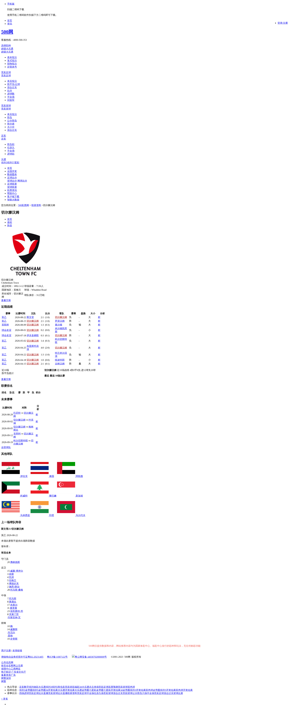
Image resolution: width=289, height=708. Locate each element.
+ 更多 (4, 698)
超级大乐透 (7, 48)
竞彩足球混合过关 (163, 693)
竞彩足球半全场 (85, 693)
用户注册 (6, 650)
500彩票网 (23, 205)
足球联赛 (12, 184)
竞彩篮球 (6, 105)
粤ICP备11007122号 (57, 657)
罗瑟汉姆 (60, 321)
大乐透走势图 (82, 690)
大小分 (10, 127)
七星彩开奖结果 (112, 690)
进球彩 (10, 154)
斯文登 (30, 317)
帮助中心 (12, 193)
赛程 (9, 222)
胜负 (9, 117)
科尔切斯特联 (20, 440)
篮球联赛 (12, 187)
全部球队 (6, 447)
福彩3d (78, 687)
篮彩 (72, 687)
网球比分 (22, 180)
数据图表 (12, 174)
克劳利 (17, 433)
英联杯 (5, 324)
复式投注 (12, 60)
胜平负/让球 (13, 84)
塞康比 (12, 601)
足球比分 (12, 177)
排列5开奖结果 (168, 690)
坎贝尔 (11, 632)
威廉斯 (13, 629)
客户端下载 (13, 196)
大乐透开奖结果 (66, 690)
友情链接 (17, 650)
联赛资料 (36, 205)
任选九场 (99, 693)
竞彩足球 (6, 72)
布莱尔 (13, 605)
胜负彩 (10, 144)
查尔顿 (58, 324)
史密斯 (13, 639)
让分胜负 (12, 120)
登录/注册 (283, 23)
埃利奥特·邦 (16, 611)
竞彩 (67, 687)
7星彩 (16, 162)
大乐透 (85, 687)
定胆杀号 (12, 67)
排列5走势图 (39, 690)
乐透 (3, 159)
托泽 (11, 577)
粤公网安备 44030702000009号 (91, 657)
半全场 (10, 97)
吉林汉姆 (60, 363)
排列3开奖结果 (138, 690)
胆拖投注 (12, 63)
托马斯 (12, 598)
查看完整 (6, 300)
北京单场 (94, 687)
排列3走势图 (26, 690)
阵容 (9, 225)
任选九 (10, 147)
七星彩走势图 (96, 690)
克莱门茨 (14, 614)
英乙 (4, 317)
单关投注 (12, 81)
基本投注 (12, 57)
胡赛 (11, 574)
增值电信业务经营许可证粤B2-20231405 (22, 657)
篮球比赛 (178, 693)
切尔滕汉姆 (61, 317)
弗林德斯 (15, 562)
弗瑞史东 (14, 583)
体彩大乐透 (40, 687)
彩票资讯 (12, 190)
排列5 (10, 162)
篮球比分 (12, 180)
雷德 (10, 635)
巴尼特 (17, 413)
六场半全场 (148, 693)
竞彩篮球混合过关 (113, 693)
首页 (9, 20)
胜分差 (10, 123)
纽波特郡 (60, 360)
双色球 (131, 687)
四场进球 (24, 693)
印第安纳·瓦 (14, 617)
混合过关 (12, 87)
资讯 (9, 23)
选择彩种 (6, 45)
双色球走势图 (153, 690)
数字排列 (29, 687)
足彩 (3, 135)
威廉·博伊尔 (16, 571)
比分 (9, 90)
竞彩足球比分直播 (38, 693)
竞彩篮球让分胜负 (132, 693)
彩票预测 (113, 687)
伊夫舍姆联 (33, 335)
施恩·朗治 (14, 586)
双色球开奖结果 (184, 690)
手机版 (10, 4)
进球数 (10, 93)
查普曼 (13, 608)
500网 (7, 31)
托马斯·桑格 (16, 590)
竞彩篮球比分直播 (57, 693)
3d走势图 (125, 690)
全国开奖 (12, 171)
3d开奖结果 (52, 690)
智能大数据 (13, 199)
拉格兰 (12, 580)
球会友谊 (6, 330)
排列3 (4, 162)
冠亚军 (10, 100)
